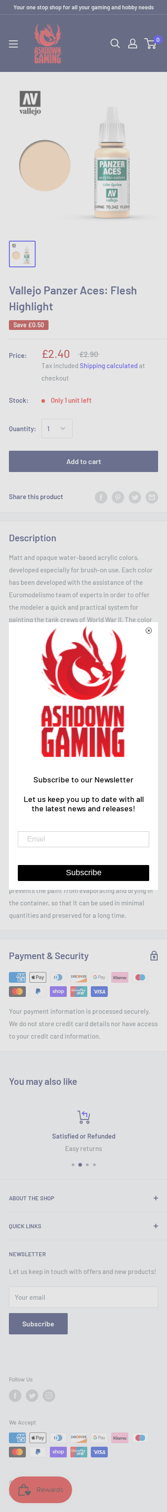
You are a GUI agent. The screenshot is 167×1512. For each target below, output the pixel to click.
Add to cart (83, 461)
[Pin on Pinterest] (118, 496)
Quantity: (22, 429)
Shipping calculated (109, 365)
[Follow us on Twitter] (32, 1395)
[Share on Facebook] (101, 496)
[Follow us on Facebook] (15, 1395)
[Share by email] (152, 496)
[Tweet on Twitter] (135, 496)
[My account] (132, 43)
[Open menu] (13, 44)
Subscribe (38, 1323)
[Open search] (115, 43)
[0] (150, 43)
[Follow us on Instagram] (49, 1395)
